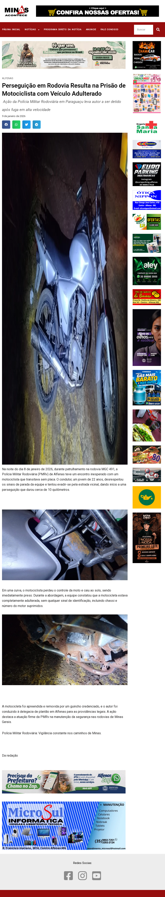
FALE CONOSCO (110, 29)
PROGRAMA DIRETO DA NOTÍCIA (62, 29)
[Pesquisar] (158, 30)
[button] (6, 124)
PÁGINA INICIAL (11, 29)
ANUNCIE (91, 29)
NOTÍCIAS (30, 29)
